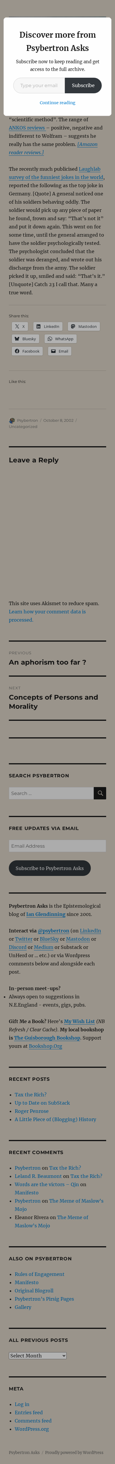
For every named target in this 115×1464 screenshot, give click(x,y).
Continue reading (57, 102)
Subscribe (83, 85)
